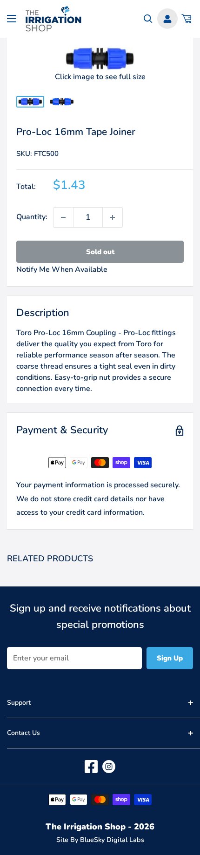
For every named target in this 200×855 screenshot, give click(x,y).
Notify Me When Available (61, 269)
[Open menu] (11, 18)
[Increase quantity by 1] (112, 217)
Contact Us (23, 732)
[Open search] (148, 18)
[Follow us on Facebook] (91, 766)
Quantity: (31, 217)
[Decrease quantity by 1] (63, 217)
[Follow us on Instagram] (108, 766)
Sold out (100, 251)
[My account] (167, 18)
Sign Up (170, 658)
